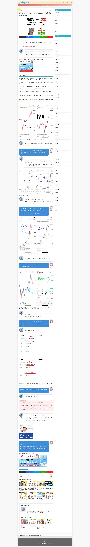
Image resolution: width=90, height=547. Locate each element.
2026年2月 (57, 54)
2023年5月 (57, 135)
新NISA (56, 23)
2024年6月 (57, 108)
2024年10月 (57, 97)
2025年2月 (57, 86)
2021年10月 (57, 162)
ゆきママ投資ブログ (43, 543)
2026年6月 (57, 43)
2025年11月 (57, 62)
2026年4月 (57, 48)
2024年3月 (57, 116)
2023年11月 (57, 127)
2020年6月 (57, 205)
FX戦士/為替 (22, 469)
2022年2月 (57, 151)
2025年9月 (57, 67)
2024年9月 (57, 100)
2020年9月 (57, 197)
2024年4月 (57, 113)
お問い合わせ (64, 2)
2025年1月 (57, 89)
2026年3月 (57, 51)
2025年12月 (57, 59)
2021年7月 (57, 170)
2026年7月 (57, 40)
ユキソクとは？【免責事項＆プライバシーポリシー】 (41, 539)
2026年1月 (57, 56)
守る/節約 (56, 2)
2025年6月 (57, 75)
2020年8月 (57, 200)
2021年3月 (57, 181)
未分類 (56, 26)
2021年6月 (57, 173)
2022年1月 (57, 154)
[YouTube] (69, 2)
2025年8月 (57, 70)
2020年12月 (57, 189)
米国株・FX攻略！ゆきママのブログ (45, 5)
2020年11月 (57, 192)
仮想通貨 (56, 15)
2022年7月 (57, 140)
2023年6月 (57, 132)
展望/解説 (56, 20)
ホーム (53, 2)
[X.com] (67, 2)
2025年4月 (57, 81)
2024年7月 (57, 105)
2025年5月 (57, 78)
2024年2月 (57, 119)
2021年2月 (57, 184)
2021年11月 (57, 159)
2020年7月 (57, 203)
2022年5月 (57, 146)
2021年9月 (57, 165)
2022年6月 (57, 143)
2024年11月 (57, 94)
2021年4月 (57, 178)
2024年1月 (57, 121)
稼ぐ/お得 (60, 2)
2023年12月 (57, 124)
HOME (20, 535)
